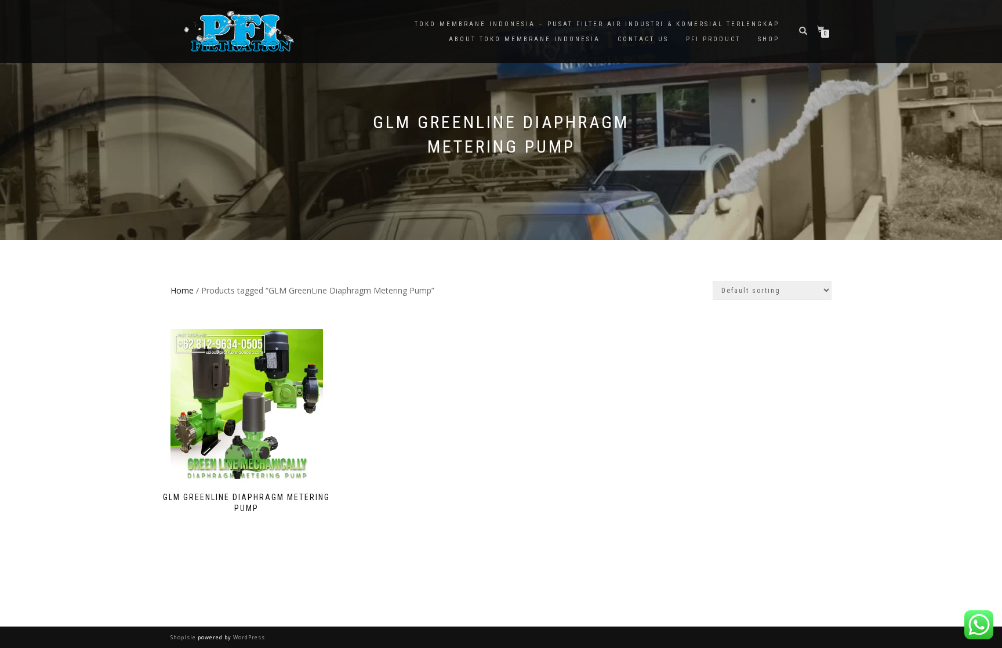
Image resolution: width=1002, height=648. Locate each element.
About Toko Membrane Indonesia (524, 39)
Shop (768, 39)
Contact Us (643, 39)
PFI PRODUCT (713, 39)
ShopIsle (184, 637)
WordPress (248, 637)
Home (182, 290)
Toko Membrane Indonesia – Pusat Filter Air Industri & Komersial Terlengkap (597, 24)
